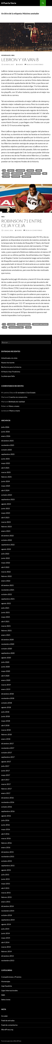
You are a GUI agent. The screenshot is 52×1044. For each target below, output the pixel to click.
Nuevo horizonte (7, 362)
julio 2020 (5, 662)
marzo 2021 (6, 626)
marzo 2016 (6, 838)
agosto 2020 (6, 658)
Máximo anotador (33, 173)
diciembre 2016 (7, 798)
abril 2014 (5, 942)
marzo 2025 (6, 472)
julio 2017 (5, 766)
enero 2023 (5, 531)
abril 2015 (5, 888)
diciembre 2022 (7, 535)
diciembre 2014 (7, 906)
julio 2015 (5, 874)
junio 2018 (5, 716)
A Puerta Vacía (8, 3)
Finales (30, 170)
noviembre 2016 (7, 802)
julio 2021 (5, 608)
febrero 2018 (6, 734)
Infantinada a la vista (9, 358)
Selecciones (5, 999)
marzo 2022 (6, 572)
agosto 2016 (6, 816)
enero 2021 (5, 635)
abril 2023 (5, 517)
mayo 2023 (5, 513)
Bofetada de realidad (17, 402)
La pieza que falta (8, 376)
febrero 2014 (6, 951)
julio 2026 (5, 427)
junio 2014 (5, 933)
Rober (20, 64)
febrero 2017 (6, 789)
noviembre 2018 (7, 698)
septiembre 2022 (8, 545)
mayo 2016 (5, 829)
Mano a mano (14, 406)
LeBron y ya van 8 (20, 59)
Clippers (11, 324)
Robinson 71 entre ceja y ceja (21, 223)
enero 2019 (5, 689)
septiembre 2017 (8, 757)
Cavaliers (20, 170)
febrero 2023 (6, 526)
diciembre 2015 (7, 852)
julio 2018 (5, 712)
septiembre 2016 (8, 811)
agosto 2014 (6, 924)
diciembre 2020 (7, 639)
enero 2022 (5, 581)
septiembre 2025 (8, 454)
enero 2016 (5, 847)
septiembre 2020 (8, 653)
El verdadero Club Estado (25, 392)
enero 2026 (5, 436)
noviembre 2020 (7, 644)
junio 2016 (5, 825)
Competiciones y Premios (11, 977)
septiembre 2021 (8, 599)
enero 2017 (5, 793)
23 (4, 170)
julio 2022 (5, 554)
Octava (6, 176)
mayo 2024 (5, 486)
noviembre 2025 (7, 445)
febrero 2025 (6, 477)
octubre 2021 (6, 594)
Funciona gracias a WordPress (11, 1041)
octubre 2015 (6, 861)
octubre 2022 (6, 540)
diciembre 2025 (7, 441)
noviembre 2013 (7, 960)
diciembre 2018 (7, 694)
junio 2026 (5, 432)
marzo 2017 (6, 784)
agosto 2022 (6, 549)
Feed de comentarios (9, 1025)
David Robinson (24, 324)
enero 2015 (5, 902)
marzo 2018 (6, 730)
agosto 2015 (6, 870)
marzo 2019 (6, 685)
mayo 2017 (5, 775)
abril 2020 (5, 676)
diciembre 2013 (7, 956)
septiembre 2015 (8, 865)
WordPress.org (7, 1029)
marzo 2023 (6, 522)
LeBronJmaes (17, 173)
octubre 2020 (6, 648)
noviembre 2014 (7, 911)
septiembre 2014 (8, 920)
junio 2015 (5, 879)
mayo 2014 (5, 938)
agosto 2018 (6, 707)
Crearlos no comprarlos (18, 397)
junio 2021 (5, 612)
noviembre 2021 (7, 590)
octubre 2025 (6, 450)
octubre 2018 (6, 703)
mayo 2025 (5, 463)
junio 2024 (5, 481)
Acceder (4, 1016)
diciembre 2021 (7, 585)
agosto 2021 (6, 603)
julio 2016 (5, 820)
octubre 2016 (6, 807)
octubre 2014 (6, 915)
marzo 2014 (6, 947)
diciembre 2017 (7, 743)
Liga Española (6, 986)
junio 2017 (5, 771)
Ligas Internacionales (9, 990)
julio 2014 (5, 929)
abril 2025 (5, 468)
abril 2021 (5, 621)
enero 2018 (5, 739)
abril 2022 (5, 567)
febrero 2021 (6, 630)
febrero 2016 (6, 843)
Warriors (26, 176)
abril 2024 (5, 490)
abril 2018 (5, 725)
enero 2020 (5, 680)
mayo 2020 (5, 671)
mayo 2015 (5, 884)
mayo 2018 (5, 721)
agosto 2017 (6, 761)
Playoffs (15, 176)
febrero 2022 (6, 576)
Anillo (11, 170)
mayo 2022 (5, 563)
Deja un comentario (35, 64)
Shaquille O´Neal (16, 327)
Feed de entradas (8, 1020)
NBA (13, 55)
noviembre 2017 (7, 748)
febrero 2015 (6, 897)
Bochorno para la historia (11, 367)
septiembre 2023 (8, 499)
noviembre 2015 (7, 856)
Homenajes (6, 55)
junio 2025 (5, 459)
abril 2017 (5, 780)
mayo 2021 (5, 617)
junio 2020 (5, 667)
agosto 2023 (6, 504)
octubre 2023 (6, 495)
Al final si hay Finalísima (10, 372)
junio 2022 (5, 558)
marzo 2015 (6, 893)
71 (4, 324)
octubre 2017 (6, 752)
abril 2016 (5, 834)
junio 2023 (5, 508)
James (39, 170)
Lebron (6, 173)
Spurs (28, 327)
